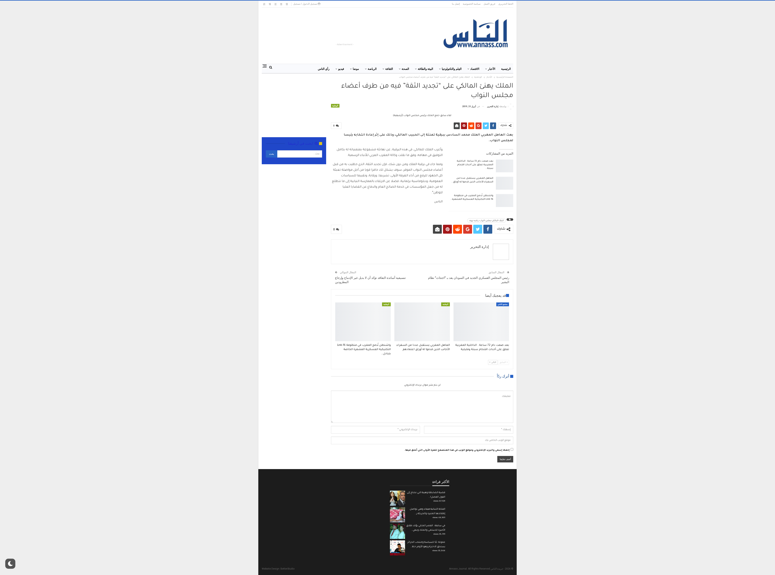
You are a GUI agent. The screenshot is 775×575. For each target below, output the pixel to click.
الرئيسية (506, 68)
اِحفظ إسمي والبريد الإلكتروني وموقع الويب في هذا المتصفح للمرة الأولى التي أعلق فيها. (457, 450)
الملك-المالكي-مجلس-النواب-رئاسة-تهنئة (486, 220)
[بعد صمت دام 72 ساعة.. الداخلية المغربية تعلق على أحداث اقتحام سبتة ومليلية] (504, 166)
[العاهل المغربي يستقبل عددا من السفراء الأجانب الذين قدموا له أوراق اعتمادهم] (504, 183)
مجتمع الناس (503, 304)
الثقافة (389, 68)
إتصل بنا (456, 3)
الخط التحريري (505, 3)
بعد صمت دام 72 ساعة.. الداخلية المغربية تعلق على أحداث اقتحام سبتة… (475, 165)
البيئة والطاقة (425, 68)
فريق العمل (489, 3)
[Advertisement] (354, 33)
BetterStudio (287, 568)
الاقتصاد (474, 68)
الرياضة (372, 68)
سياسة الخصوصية (472, 3)
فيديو (341, 68)
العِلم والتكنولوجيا (452, 68)
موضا (356, 68)
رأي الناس (324, 68)
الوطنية (335, 106)
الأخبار (491, 68)
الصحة (405, 68)
